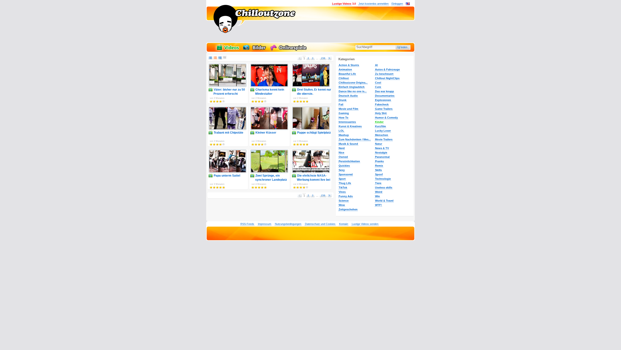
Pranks (379, 161)
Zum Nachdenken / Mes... (355, 139)
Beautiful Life (347, 73)
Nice (341, 152)
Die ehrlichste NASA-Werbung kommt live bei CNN (313, 180)
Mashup (344, 135)
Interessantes (347, 121)
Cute (378, 86)
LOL (341, 130)
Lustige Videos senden (365, 223)
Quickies (344, 165)
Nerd (342, 148)
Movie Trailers (383, 139)
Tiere (378, 183)
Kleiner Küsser (265, 132)
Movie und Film (348, 108)
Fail (341, 104)
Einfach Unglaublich (352, 86)
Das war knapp (384, 91)
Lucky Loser (383, 130)
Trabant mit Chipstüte (228, 132)
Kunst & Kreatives (350, 126)
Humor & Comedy (386, 117)
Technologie (383, 178)
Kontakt (343, 223)
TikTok (343, 187)
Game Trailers (383, 108)
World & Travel (384, 200)
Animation (345, 69)
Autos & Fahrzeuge (387, 69)
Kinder (379, 121)
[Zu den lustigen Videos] (227, 50)
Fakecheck (382, 104)
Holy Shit (381, 113)
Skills (378, 170)
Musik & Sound (348, 143)
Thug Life (345, 183)
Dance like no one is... (353, 91)
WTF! (378, 205)
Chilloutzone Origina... (353, 82)
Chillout (344, 78)
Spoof (379, 174)
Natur (378, 143)
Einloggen (397, 3)
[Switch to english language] (408, 4)
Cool (378, 82)
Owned (343, 156)
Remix (379, 165)
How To (343, 117)
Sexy (342, 170)
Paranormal (382, 156)
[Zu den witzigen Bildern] (255, 50)
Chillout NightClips (387, 78)
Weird (378, 191)
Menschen (381, 135)
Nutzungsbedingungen (288, 223)
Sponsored (346, 174)
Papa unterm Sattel (227, 175)
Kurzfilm (380, 126)
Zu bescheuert (384, 73)
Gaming (344, 113)
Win (377, 196)
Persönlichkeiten (349, 161)
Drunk (342, 100)
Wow (342, 205)
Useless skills (383, 187)
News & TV (382, 148)
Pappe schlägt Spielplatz (314, 132)
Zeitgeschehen (348, 209)
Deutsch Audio (348, 95)
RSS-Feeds (247, 223)
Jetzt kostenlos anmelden (374, 3)
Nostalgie (381, 152)
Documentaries (384, 95)
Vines (342, 191)
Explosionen (383, 100)
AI (376, 65)
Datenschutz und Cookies (320, 223)
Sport (342, 178)
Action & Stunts (349, 65)
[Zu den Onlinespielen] (289, 50)
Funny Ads (346, 196)
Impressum (264, 223)
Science (344, 200)
